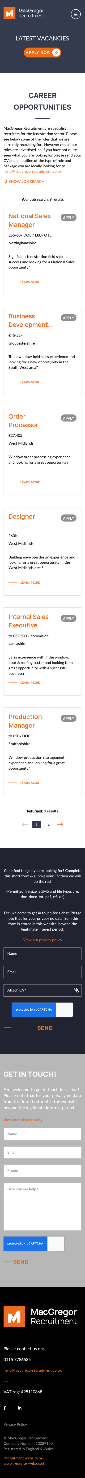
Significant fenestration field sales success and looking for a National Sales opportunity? (41, 262)
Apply (68, 217)
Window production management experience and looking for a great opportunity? (36, 763)
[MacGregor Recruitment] (24, 13)
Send (45, 1028)
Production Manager (25, 720)
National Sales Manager (29, 220)
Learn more (30, 282)
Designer (21, 516)
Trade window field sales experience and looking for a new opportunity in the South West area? (41, 362)
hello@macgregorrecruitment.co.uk (33, 171)
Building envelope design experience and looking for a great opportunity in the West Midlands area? (41, 562)
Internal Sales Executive (28, 620)
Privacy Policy (15, 1424)
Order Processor (23, 420)
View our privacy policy (42, 940)
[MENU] (74, 14)
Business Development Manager (28, 320)
